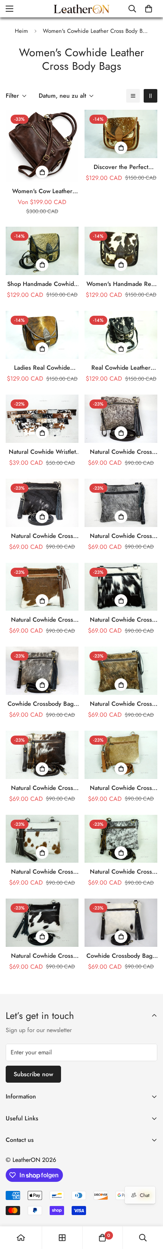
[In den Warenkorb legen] (120, 147)
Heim (21, 31)
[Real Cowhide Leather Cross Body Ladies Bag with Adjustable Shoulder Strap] (121, 335)
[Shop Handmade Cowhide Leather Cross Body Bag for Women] (42, 251)
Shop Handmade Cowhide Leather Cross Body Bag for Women (42, 284)
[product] (20, 1237)
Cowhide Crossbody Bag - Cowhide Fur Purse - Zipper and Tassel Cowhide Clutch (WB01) (121, 955)
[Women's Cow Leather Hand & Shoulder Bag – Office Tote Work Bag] (42, 146)
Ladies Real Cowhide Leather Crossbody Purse (42, 367)
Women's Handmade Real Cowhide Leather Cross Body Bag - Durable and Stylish (121, 284)
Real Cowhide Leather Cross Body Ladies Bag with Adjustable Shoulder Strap (121, 367)
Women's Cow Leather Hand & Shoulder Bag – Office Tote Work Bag (42, 191)
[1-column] (133, 96)
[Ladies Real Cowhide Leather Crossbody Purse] (42, 335)
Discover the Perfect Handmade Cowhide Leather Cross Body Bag (121, 167)
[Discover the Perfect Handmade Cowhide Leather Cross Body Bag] (121, 134)
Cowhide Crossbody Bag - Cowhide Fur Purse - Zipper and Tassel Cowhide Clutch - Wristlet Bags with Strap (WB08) (42, 703)
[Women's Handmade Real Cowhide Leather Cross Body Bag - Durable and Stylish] (121, 251)
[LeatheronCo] (81, 8)
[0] (148, 8)
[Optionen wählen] (42, 172)
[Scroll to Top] (149, 1209)
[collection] (62, 1237)
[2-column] (150, 96)
